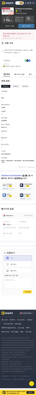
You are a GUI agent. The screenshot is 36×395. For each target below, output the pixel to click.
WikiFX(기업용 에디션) (9, 328)
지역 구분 (28, 332)
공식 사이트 (26, 26)
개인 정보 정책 (8, 324)
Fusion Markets (24, 376)
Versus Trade (6, 379)
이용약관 (29, 320)
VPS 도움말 (14, 332)
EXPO (28, 328)
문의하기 (12, 320)
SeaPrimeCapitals (19, 379)
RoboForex (5, 376)
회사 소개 (5, 320)
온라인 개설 (9, 26)
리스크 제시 (21, 320)
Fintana (14, 376)
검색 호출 (18, 324)
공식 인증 (21, 328)
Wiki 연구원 (5, 332)
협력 (21, 332)
